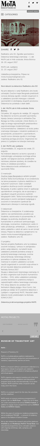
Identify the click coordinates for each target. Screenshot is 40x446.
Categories (11, 14)
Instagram (29, 6)
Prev (2, 331)
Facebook (29, 2)
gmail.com (26, 234)
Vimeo (37, 2)
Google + (18, 49)
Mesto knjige (15, 287)
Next (37, 331)
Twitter (33, 2)
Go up (34, 336)
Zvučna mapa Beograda (11, 176)
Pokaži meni (33, 11)
